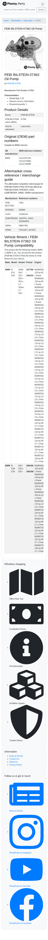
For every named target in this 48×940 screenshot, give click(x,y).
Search (41, 10)
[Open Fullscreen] (41, 68)
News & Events (16, 756)
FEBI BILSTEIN (14, 83)
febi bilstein (16, 21)
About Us (13, 762)
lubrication (28, 21)
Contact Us (14, 759)
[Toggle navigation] (42, 4)
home (6, 21)
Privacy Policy (15, 765)
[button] (24, 52)
